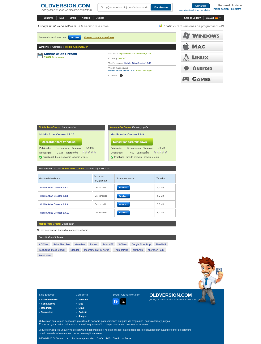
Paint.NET (108, 244)
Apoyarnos (200, 6)
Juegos (100, 18)
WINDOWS (202, 35)
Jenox (128, 338)
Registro (236, 8)
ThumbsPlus (121, 250)
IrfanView (80, 244)
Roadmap (46, 308)
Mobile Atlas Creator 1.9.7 (54, 187)
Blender (75, 250)
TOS (108, 338)
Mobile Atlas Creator (60, 54)
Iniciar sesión (221, 8)
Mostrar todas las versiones (99, 37)
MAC (202, 46)
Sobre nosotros (49, 299)
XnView (122, 244)
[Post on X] (121, 75)
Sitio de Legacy (192, 18)
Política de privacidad (83, 338)
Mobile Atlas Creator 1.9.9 (121, 70)
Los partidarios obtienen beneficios (194, 10)
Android (86, 18)
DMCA (100, 338)
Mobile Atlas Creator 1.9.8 (54, 196)
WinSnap (138, 250)
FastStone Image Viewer (52, 250)
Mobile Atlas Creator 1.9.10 (137, 63)
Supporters (47, 312)
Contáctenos (48, 303)
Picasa (93, 244)
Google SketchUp (141, 244)
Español (210, 18)
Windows (48, 18)
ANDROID (202, 67)
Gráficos (57, 47)
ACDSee (43, 244)
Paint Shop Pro (61, 244)
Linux (73, 18)
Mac (61, 18)
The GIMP (161, 244)
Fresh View (45, 255)
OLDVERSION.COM (65, 6)
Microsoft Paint (156, 250)
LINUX (202, 57)
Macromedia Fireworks (96, 250)
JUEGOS (202, 78)
